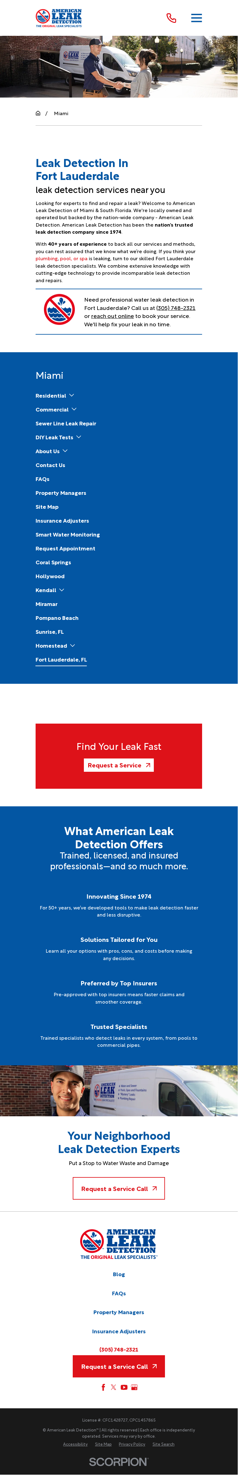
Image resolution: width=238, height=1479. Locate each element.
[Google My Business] (134, 1387)
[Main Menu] (196, 18)
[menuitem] (51, 395)
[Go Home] (38, 113)
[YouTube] (124, 1387)
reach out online (112, 315)
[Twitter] (113, 1387)
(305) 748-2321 (176, 307)
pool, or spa (74, 258)
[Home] (59, 18)
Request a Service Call (114, 1188)
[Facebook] (103, 1387)
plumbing (47, 258)
